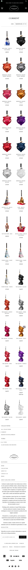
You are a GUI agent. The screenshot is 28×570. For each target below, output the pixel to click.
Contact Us (4, 473)
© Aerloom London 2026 (11, 543)
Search (21, 543)
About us (3, 471)
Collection (4, 468)
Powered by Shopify (20, 546)
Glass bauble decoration (8, 444)
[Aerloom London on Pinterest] (18, 566)
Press (2, 476)
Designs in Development (8, 434)
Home (2, 465)
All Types (4, 442)
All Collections (6, 429)
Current (3, 432)
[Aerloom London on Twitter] (9, 566)
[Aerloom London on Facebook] (12, 566)
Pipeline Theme (14, 550)
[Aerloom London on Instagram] (15, 566)
